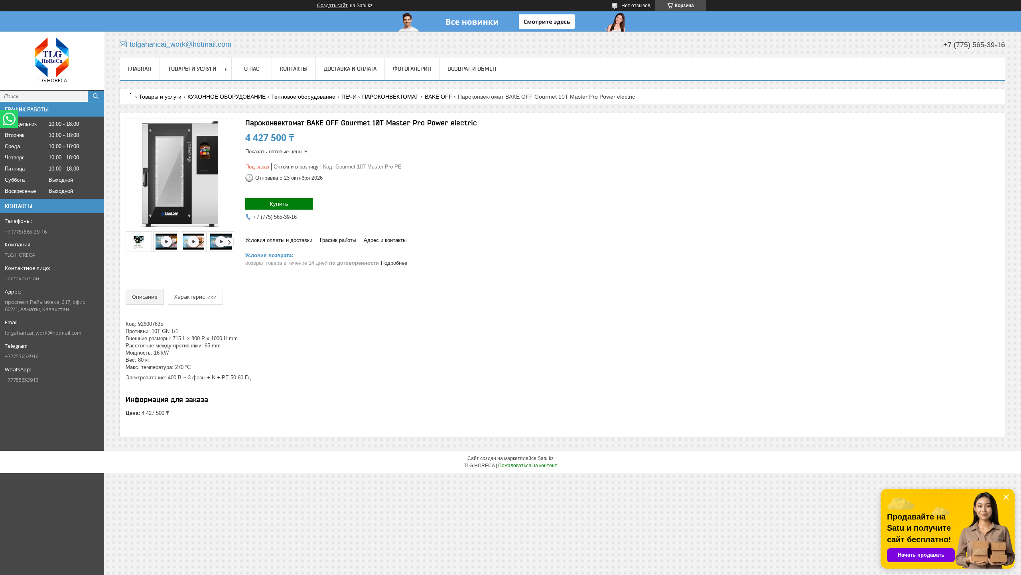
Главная (139, 68)
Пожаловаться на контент (527, 465)
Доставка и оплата (350, 68)
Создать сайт (332, 5)
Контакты (293, 68)
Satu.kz (546, 458)
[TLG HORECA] (52, 57)
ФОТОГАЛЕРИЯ (412, 68)
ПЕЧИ (349, 96)
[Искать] (96, 96)
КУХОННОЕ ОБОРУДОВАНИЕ (226, 96)
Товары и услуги (192, 68)
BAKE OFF (438, 96)
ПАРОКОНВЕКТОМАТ (390, 96)
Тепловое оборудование (303, 96)
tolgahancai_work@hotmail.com (43, 332)
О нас (251, 68)
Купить (279, 203)
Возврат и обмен (471, 68)
